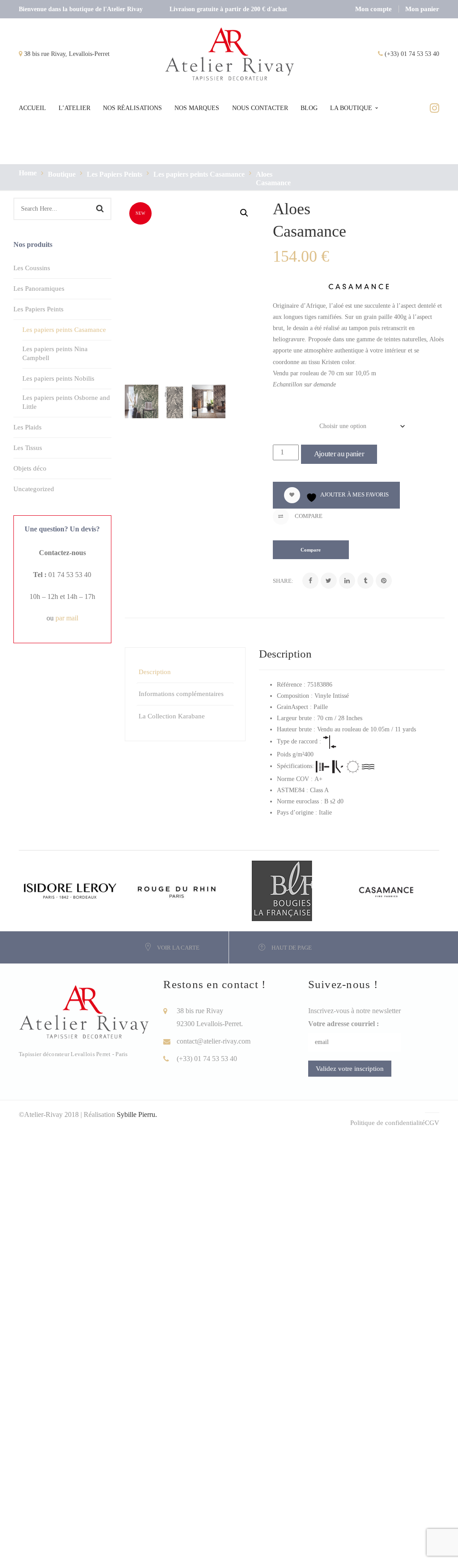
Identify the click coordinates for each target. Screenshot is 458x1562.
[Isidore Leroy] (71, 890)
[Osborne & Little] (387, 890)
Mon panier (422, 9)
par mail (66, 618)
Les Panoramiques (38, 288)
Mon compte (373, 9)
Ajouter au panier (339, 454)
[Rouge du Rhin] (177, 890)
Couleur (286, 423)
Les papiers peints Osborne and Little (66, 402)
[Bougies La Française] (281, 890)
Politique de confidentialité (387, 1122)
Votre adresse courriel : (343, 1023)
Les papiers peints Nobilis (58, 378)
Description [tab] (155, 671)
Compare (307, 516)
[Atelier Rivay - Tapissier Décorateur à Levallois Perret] (230, 53)
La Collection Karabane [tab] (172, 716)
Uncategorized (33, 488)
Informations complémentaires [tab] (181, 693)
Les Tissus (27, 447)
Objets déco (30, 468)
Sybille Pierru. (137, 1114)
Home (28, 173)
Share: (283, 580)
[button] (244, 213)
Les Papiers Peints (114, 174)
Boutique (62, 174)
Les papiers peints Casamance (199, 174)
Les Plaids (27, 427)
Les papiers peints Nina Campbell (55, 353)
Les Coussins (31, 268)
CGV (432, 1122)
